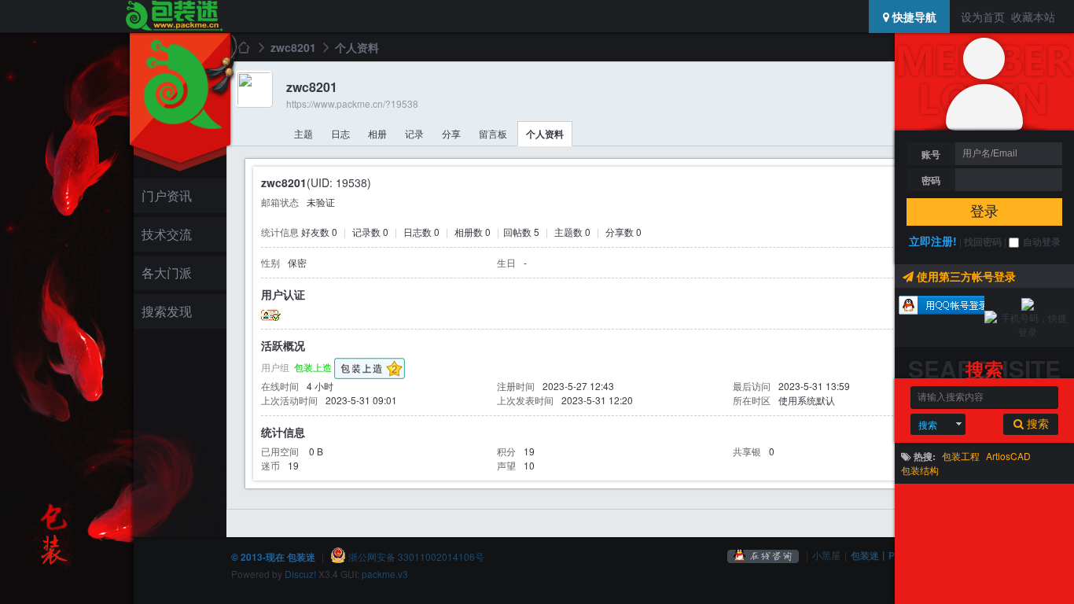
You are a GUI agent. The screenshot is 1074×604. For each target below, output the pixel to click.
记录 (414, 133)
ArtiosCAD (1008, 455)
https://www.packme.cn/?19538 (352, 103)
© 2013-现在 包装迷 (273, 557)
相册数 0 (472, 231)
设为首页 (983, 16)
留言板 (493, 133)
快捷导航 (912, 16)
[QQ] (763, 555)
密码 (930, 180)
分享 (451, 133)
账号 (930, 154)
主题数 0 (572, 231)
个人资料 (545, 134)
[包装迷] (173, 16)
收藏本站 (1033, 16)
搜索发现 (167, 311)
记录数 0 (370, 231)
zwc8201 (293, 47)
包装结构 (920, 470)
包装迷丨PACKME (890, 555)
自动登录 (1042, 241)
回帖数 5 (521, 231)
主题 (303, 133)
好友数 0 (319, 231)
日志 (340, 133)
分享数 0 (623, 231)
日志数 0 (421, 231)
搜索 (927, 424)
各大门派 (167, 272)
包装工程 (961, 455)
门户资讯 (167, 195)
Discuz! (300, 573)
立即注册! (933, 241)
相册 (377, 133)
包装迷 (243, 47)
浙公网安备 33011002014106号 (415, 556)
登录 (984, 211)
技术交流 (167, 234)
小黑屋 (826, 555)
